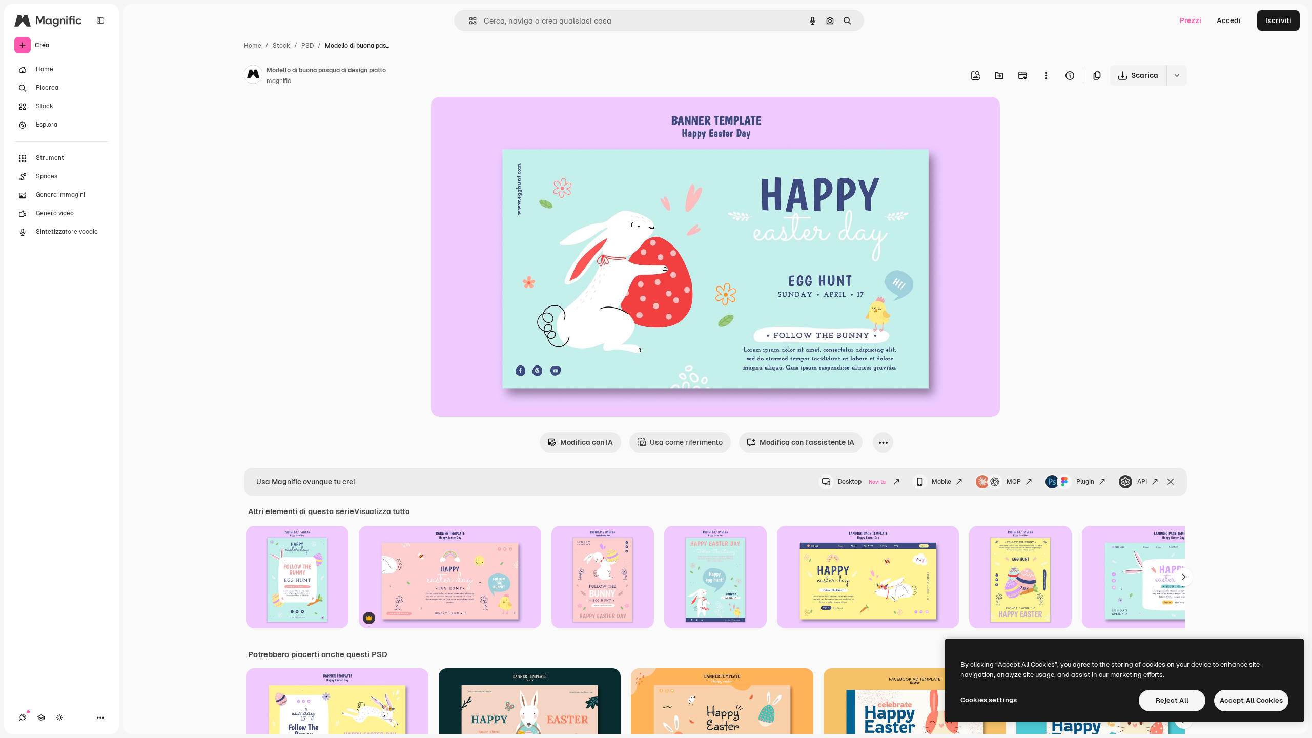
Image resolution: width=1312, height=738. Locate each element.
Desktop (862, 482)
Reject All (1172, 700)
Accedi (1229, 20)
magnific (278, 81)
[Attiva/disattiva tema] (59, 717)
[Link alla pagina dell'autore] (253, 76)
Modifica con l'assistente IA (807, 442)
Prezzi (1190, 20)
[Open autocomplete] (469, 21)
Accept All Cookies (1251, 700)
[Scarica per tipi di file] (1176, 75)
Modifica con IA (586, 442)
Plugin (1085, 482)
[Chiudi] (1170, 482)
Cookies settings (988, 699)
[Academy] (41, 717)
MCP (1014, 482)
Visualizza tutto (381, 511)
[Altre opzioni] (1046, 75)
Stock (281, 46)
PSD (307, 46)
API (1142, 482)
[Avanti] (1184, 577)
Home (252, 46)
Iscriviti (1278, 20)
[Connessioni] (22, 717)
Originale (498, 116)
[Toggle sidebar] (100, 20)
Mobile (941, 482)
